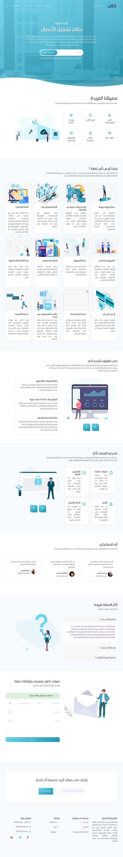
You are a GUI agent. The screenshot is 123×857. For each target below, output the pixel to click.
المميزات (37, 6)
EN (7, 6)
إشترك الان (46, 791)
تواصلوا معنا (48, 52)
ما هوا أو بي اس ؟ (107, 619)
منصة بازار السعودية (81, 832)
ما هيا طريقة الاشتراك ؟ (105, 658)
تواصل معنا (16, 6)
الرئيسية (47, 6)
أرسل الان (33, 739)
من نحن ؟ (85, 822)
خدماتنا (86, 827)
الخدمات (27, 6)
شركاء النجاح (97, 6)
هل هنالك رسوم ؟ (108, 648)
